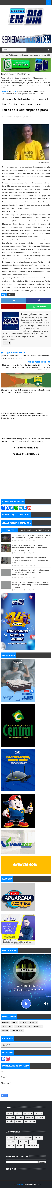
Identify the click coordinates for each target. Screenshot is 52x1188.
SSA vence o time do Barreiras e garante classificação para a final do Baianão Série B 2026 (25, 391)
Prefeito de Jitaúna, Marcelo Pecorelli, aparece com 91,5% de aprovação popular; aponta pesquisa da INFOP (30, 572)
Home (4, 91)
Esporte (38, 1026)
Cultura (28, 1113)
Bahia (14, 1022)
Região (5, 1022)
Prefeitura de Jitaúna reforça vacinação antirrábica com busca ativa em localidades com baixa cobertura (29, 547)
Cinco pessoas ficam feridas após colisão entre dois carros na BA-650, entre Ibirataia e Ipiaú (31, 536)
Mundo (20, 1117)
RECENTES (9, 530)
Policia (23, 1022)
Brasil (28, 1026)
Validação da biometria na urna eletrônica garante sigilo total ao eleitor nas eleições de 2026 (30, 560)
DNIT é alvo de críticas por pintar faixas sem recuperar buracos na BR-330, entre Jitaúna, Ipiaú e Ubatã (25, 439)
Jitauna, (29, 116)
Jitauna (11, 91)
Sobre (5, 1031)
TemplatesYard (17, 1184)
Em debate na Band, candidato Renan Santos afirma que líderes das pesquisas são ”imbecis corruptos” (30, 584)
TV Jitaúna (7, 1026)
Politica (33, 1022)
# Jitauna (11, 295)
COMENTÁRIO (42, 530)
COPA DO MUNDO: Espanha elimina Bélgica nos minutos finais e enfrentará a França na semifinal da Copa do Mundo (24, 415)
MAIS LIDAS (26, 530)
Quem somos (16, 1031)
